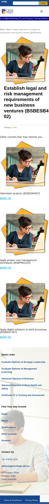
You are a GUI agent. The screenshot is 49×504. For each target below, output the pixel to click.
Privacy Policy (31, 500)
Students (6, 440)
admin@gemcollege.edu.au (15, 466)
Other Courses (9, 434)
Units (8, 30)
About (4, 420)
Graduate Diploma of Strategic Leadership (23, 362)
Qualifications (8, 427)
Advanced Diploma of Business (17, 378)
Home (2, 30)
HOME (4, 2)
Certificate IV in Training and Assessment (22, 395)
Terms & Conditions (13, 500)
